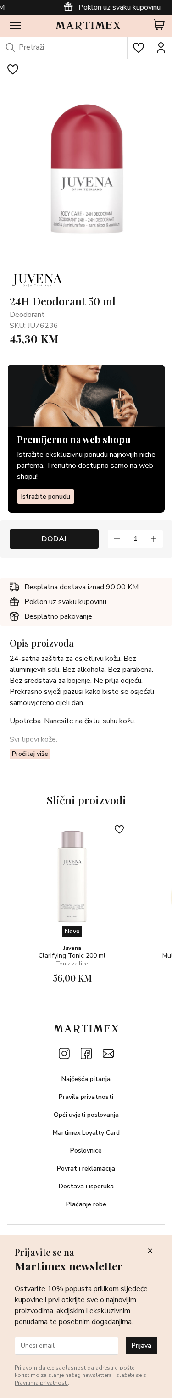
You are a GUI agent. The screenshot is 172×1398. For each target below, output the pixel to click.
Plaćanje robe (86, 1204)
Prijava (141, 1345)
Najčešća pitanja (86, 1079)
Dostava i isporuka (86, 1186)
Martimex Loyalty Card (86, 1132)
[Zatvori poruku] (150, 1251)
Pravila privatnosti (86, 1097)
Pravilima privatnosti (41, 1383)
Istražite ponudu (45, 496)
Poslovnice (86, 1150)
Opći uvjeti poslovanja (86, 1114)
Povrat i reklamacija (86, 1168)
